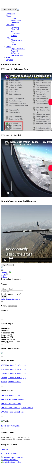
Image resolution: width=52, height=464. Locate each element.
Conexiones (15, 33)
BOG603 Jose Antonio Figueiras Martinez (17, 408)
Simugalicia (10, 14)
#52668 (4, 378)
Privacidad (15, 29)
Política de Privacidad (9, 453)
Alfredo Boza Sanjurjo (17, 365)
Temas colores (6, 279)
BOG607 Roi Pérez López (11, 404)
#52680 (4, 373)
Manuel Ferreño (14, 382)
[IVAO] (9, 460)
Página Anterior (7, 265)
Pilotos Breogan (17, 55)
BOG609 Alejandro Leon (11, 395)
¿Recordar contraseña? (12, 294)
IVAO (8, 38)
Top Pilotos (15, 22)
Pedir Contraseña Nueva (10, 299)
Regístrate (9, 60)
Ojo (12, 42)
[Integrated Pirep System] (11, 462)
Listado (13, 18)
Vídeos (8, 47)
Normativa (15, 27)
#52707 (4, 382)
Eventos (14, 36)
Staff (12, 31)
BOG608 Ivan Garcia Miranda (12, 399)
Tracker (13, 44)
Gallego (4, 277)
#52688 (4, 369)
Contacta (4, 449)
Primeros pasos (16, 40)
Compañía (10, 25)
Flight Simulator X (18, 49)
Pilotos (8, 16)
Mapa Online (16, 20)
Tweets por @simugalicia (10, 426)
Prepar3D (14, 51)
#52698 (4, 365)
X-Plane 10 (15, 53)
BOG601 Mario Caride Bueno (12, 412)
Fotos (8, 57)
